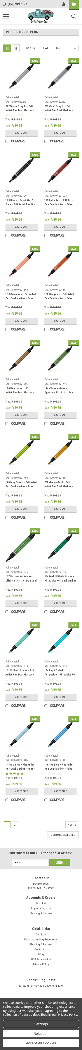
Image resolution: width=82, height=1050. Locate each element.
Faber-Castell (12, 97)
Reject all (41, 1033)
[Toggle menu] (6, 16)
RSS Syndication (41, 959)
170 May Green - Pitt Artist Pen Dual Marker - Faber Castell (21, 485)
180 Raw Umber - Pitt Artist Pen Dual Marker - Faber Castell (19, 391)
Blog (41, 954)
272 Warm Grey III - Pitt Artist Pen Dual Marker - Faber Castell (19, 109)
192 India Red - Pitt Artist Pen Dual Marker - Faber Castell (59, 203)
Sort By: (31, 47)
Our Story (41, 934)
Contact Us (41, 949)
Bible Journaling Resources (41, 939)
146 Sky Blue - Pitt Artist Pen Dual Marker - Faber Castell (59, 767)
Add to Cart (21, 133)
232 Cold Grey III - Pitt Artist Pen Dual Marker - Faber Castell (58, 109)
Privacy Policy (41, 964)
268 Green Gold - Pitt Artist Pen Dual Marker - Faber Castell (58, 485)
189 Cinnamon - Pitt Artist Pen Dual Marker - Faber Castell (20, 297)
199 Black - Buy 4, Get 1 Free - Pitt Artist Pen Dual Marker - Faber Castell (20, 203)
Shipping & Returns (41, 913)
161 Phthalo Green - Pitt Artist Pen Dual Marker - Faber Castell (19, 673)
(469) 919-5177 (17, 4)
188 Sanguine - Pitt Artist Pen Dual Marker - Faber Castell (59, 297)
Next (71, 824)
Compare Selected (63, 834)
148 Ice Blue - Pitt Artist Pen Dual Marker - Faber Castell (20, 767)
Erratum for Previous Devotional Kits (41, 985)
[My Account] (63, 4)
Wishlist (41, 903)
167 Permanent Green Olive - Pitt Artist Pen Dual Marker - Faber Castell (21, 579)
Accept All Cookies (41, 1043)
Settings (41, 1024)
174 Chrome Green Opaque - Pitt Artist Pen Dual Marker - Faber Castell (58, 391)
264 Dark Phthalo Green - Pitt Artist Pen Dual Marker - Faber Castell (60, 579)
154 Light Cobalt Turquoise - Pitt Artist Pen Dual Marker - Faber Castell (60, 673)
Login (34, 908)
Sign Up (46, 908)
